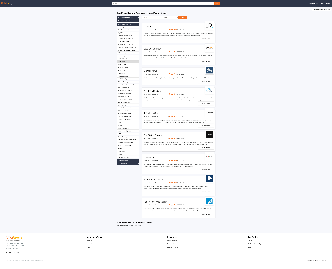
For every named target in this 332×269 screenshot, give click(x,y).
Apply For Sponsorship (254, 244)
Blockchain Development (125, 145)
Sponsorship (170, 244)
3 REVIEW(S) (180, 94)
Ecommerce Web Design (125, 35)
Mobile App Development (125, 38)
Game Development (123, 128)
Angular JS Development (125, 114)
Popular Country (313, 3)
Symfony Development (124, 96)
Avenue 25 (149, 157)
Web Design (121, 27)
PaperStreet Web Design (155, 201)
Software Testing (123, 82)
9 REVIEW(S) (180, 29)
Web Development (123, 30)
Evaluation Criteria (172, 247)
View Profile (206, 39)
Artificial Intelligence (124, 79)
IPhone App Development (125, 44)
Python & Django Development (127, 139)
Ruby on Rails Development (126, 142)
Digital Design (122, 33)
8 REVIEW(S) (180, 182)
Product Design (122, 64)
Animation (121, 148)
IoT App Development (124, 134)
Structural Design (123, 67)
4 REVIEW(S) (180, 138)
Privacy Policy (310, 260)
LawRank (148, 26)
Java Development (123, 105)
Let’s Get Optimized (153, 48)
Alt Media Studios (152, 91)
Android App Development (125, 93)
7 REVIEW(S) (180, 52)
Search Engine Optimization (125, 17)
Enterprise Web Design (124, 41)
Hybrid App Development (125, 99)
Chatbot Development (124, 119)
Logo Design (121, 73)
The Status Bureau (153, 135)
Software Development (124, 116)
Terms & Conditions (320, 260)
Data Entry (121, 122)
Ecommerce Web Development (127, 47)
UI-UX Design (122, 56)
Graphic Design (122, 59)
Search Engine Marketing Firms (25, 260)
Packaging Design (123, 76)
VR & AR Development (124, 108)
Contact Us (89, 244)
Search (217, 3)
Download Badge (172, 240)
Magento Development (124, 131)
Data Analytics (122, 151)
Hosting (120, 154)
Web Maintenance (123, 157)
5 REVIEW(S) (180, 116)
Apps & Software (122, 163)
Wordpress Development (125, 90)
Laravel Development (124, 102)
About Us (89, 240)
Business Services (123, 160)
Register (327, 3)
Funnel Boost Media (153, 179)
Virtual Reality (122, 70)
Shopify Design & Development (127, 50)
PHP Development (123, 111)
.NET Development (123, 87)
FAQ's (88, 247)
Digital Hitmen (151, 71)
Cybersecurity (122, 53)
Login (321, 3)
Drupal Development (124, 137)
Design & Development (124, 24)
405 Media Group (152, 113)
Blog (249, 247)
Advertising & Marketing (124, 20)
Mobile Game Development (126, 85)
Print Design (121, 61)
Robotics (120, 125)
